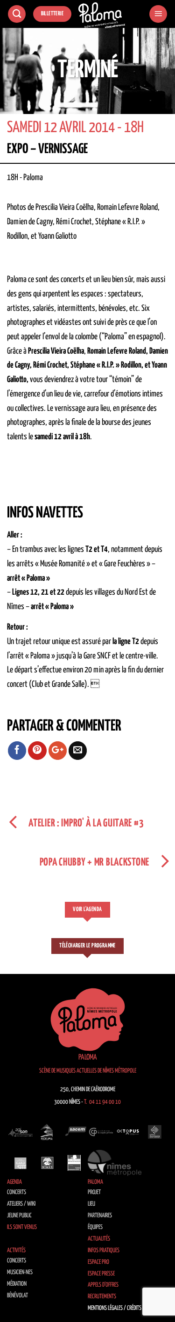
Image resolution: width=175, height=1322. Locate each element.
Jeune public (19, 1216)
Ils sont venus (22, 1227)
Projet (94, 1192)
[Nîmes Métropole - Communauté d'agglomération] (114, 1163)
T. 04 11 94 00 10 (102, 1102)
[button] (158, 14)
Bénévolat (17, 1296)
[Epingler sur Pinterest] (37, 750)
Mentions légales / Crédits (114, 1308)
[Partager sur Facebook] (17, 750)
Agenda (14, 1182)
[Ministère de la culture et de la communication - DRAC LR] (74, 1163)
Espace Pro (98, 1262)
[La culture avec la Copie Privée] (101, 1131)
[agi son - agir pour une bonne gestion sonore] (20, 1131)
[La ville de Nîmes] (47, 1163)
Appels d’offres (103, 1285)
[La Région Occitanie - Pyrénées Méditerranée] (154, 1131)
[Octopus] (127, 1131)
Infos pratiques (103, 1251)
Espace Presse (101, 1274)
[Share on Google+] (58, 750)
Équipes (95, 1227)
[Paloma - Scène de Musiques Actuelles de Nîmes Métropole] (101, 15)
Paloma (95, 1182)
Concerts (16, 1192)
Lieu (91, 1204)
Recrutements (102, 1297)
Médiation (17, 1284)
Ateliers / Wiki (21, 1204)
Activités (16, 1251)
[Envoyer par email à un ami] (78, 750)
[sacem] (74, 1131)
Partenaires (100, 1216)
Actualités (99, 1239)
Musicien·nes (20, 1272)
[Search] (17, 14)
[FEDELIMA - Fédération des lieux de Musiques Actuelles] (47, 1131)
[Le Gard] (20, 1163)
